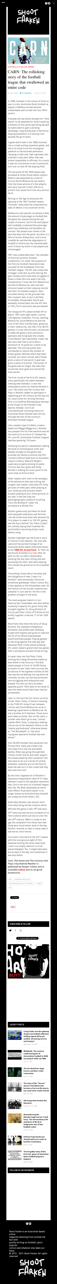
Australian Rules (17, 67)
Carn (39, 883)
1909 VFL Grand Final (25, 550)
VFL (10, 888)
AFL (10, 879)
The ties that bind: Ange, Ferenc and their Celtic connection (34, 1070)
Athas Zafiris (14, 93)
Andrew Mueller (22, 879)
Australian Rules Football (21, 883)
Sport (31, 67)
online (21, 869)
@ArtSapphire (27, 93)
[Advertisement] (33, 29)
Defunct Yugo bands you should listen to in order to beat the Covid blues (35, 1139)
